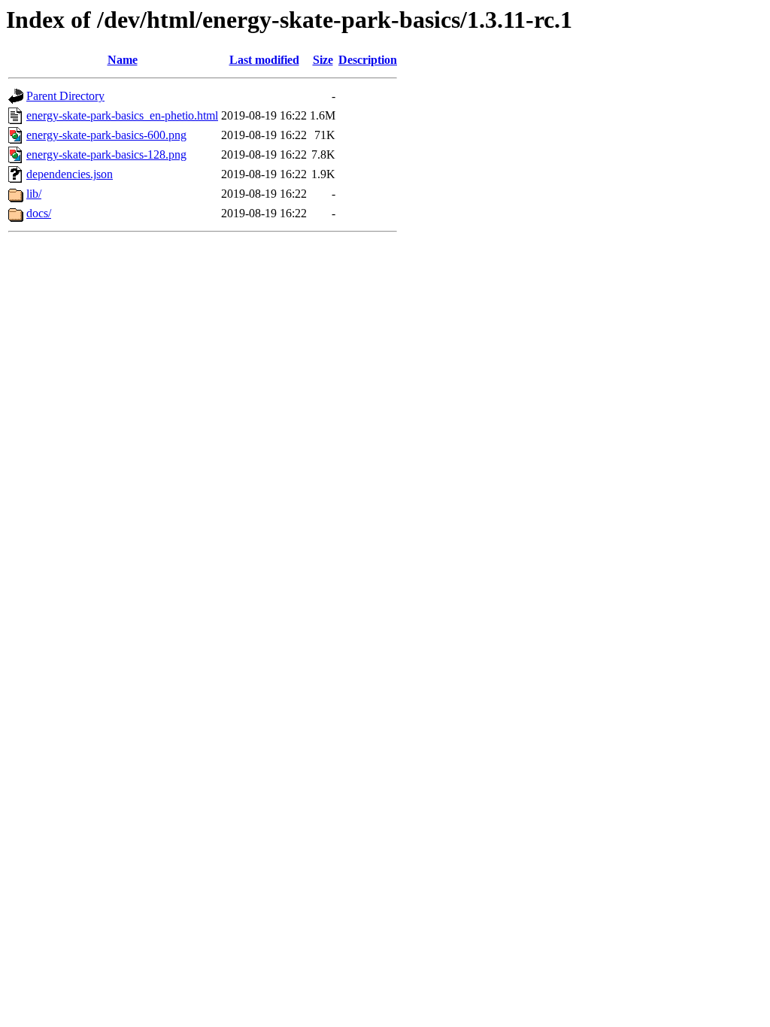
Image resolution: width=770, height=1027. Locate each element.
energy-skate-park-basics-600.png (106, 135)
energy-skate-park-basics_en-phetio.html (122, 115)
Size (323, 59)
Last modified (264, 59)
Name (123, 59)
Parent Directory (65, 95)
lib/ (33, 193)
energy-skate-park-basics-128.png (106, 154)
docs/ (38, 213)
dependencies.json (69, 174)
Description (367, 59)
